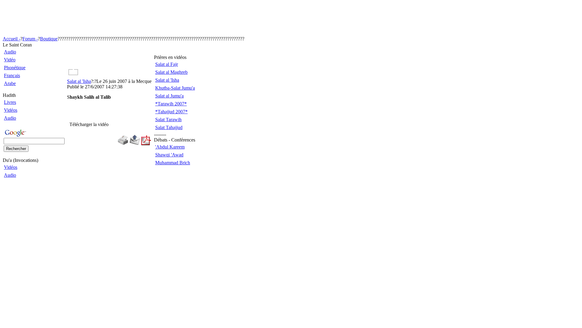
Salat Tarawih (168, 119)
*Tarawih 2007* (171, 103)
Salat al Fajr (166, 64)
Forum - (30, 38)
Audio (10, 51)
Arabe (10, 83)
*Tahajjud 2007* (171, 111)
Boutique (49, 38)
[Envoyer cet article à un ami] (134, 143)
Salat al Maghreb (171, 72)
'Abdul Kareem (170, 146)
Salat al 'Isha (79, 81)
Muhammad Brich (172, 162)
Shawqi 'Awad (169, 154)
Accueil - (11, 38)
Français (12, 75)
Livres (10, 102)
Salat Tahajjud (168, 127)
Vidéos (10, 110)
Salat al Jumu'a (169, 95)
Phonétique (14, 67)
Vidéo (9, 59)
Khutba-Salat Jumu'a (175, 88)
